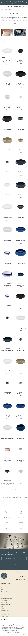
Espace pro (21, 572)
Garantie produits (4, 588)
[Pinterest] (26, 579)
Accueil (2, 9)
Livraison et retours (5, 586)
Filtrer (3, 41)
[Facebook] (17, 579)
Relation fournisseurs (5, 610)
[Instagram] (19, 579)
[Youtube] (21, 579)
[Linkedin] (24, 579)
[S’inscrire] (24, 558)
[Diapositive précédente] (1, 2)
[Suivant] (18, 489)
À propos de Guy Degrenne (6, 598)
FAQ (2, 590)
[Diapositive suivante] (26, 2)
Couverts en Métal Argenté (6, 604)
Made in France (4, 602)
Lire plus (14, 23)
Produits (6, 9)
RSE (2, 606)
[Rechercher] (4, 6)
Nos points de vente (5, 600)
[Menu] (1, 6)
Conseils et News (4, 592)
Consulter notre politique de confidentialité (9, 630)
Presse (2, 608)
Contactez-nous (4, 616)
